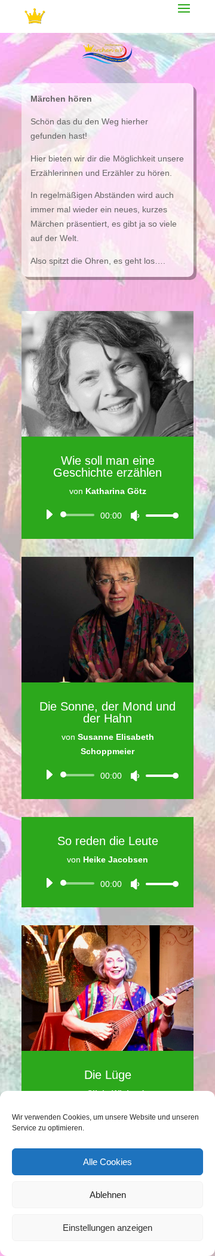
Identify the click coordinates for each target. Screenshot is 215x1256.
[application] (107, 515)
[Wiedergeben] (49, 514)
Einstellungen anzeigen (107, 1228)
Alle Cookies (107, 1162)
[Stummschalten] (135, 515)
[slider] (159, 515)
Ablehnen (108, 1195)
